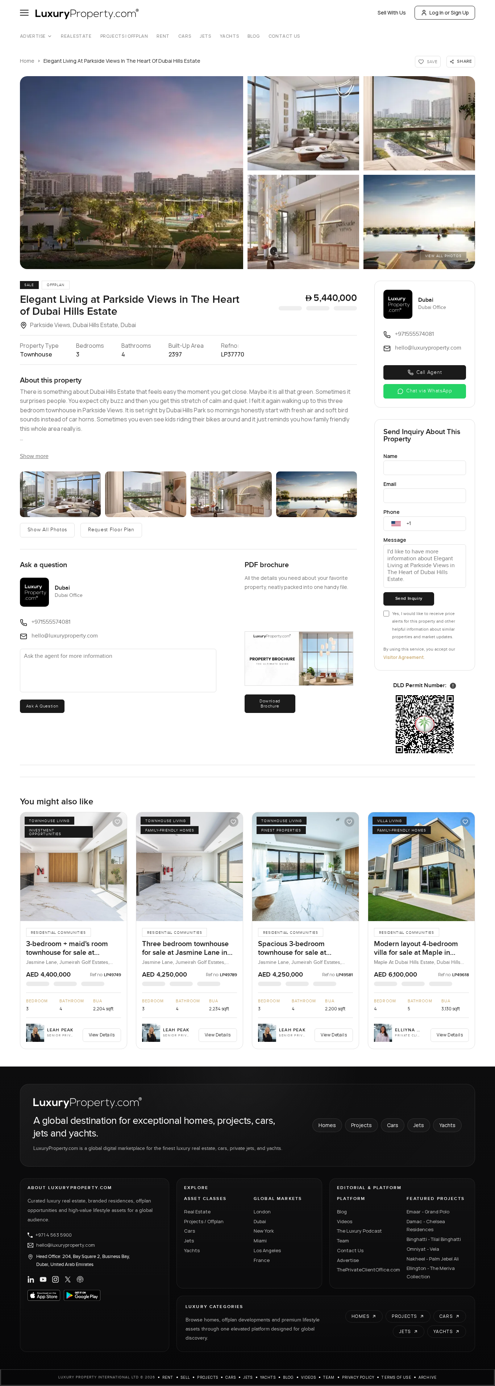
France (262, 1260)
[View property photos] (131, 172)
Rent (163, 36)
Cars (184, 36)
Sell (185, 1377)
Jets (205, 36)
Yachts (229, 36)
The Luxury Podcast (359, 1231)
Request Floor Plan (111, 530)
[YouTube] (43, 1279)
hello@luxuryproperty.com (65, 1245)
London (262, 1211)
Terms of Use (396, 1377)
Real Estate (76, 36)
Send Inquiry (409, 598)
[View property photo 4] (303, 222)
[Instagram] (55, 1279)
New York (264, 1231)
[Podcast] (80, 1279)
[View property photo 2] (303, 123)
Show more (34, 456)
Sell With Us (392, 12)
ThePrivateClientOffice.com (367, 1269)
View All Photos (443, 256)
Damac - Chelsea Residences (426, 1225)
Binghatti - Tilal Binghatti (434, 1239)
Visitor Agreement (403, 657)
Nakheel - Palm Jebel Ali (433, 1258)
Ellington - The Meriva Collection (431, 1272)
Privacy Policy (358, 1377)
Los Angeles (267, 1250)
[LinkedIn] (31, 1279)
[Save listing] (117, 822)
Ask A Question (42, 706)
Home (27, 60)
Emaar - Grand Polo (428, 1211)
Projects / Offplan (204, 1221)
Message (394, 539)
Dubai (260, 1221)
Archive (428, 1377)
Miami (260, 1240)
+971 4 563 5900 (54, 1235)
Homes (327, 1125)
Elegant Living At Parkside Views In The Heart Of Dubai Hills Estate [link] (121, 60)
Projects (361, 1125)
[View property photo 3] (419, 123)
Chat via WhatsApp (429, 391)
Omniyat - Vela (423, 1249)
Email (389, 483)
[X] (68, 1279)
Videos (344, 1221)
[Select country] (396, 523)
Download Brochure (269, 703)
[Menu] (24, 12)
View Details (102, 1035)
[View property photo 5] (419, 222)
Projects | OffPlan (124, 36)
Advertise (33, 36)
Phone (391, 511)
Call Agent (429, 372)
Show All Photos (47, 530)
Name (390, 456)
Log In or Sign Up (449, 12)
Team (343, 1240)
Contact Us (284, 36)
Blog (253, 36)
